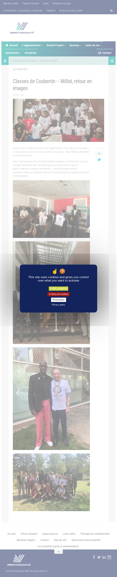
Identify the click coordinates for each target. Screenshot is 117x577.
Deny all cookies (59, 294)
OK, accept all (59, 288)
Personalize (59, 300)
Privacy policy (58, 304)
